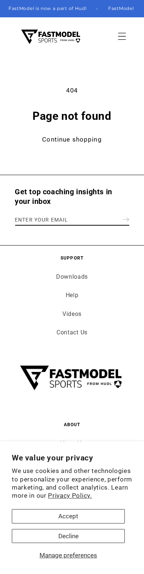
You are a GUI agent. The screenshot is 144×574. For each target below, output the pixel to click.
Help (72, 295)
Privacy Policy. (70, 495)
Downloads (72, 276)
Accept (68, 516)
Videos (72, 313)
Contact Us (72, 332)
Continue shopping (72, 139)
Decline (68, 536)
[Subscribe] (126, 219)
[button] (122, 36)
